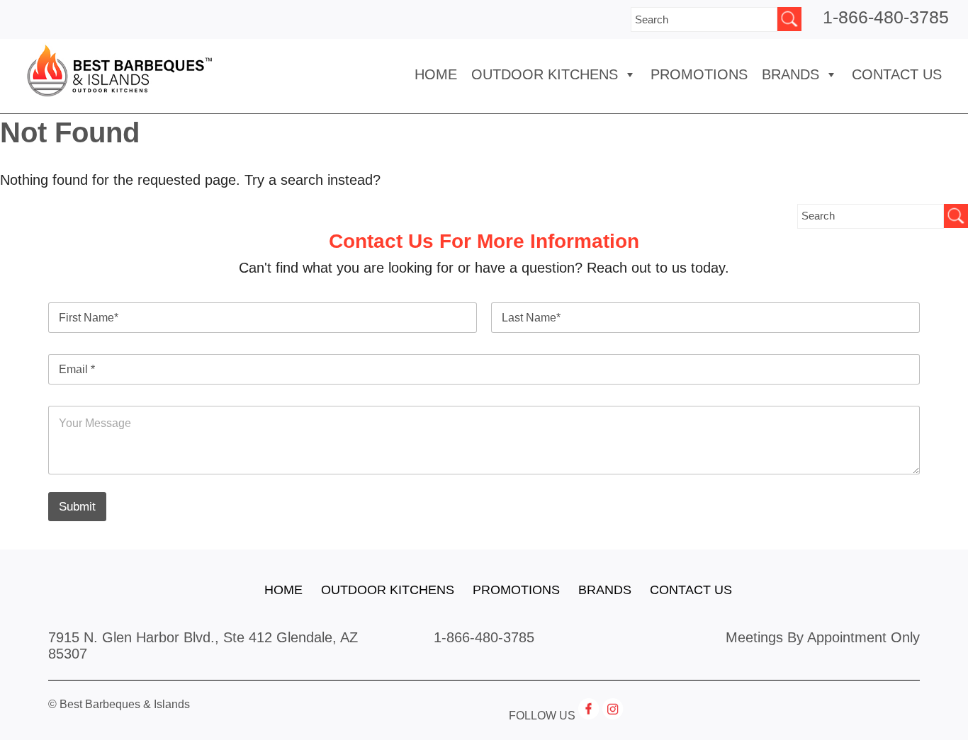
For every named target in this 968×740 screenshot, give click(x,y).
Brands (604, 590)
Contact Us (897, 74)
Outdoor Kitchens (544, 74)
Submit (77, 506)
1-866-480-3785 (886, 17)
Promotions (699, 74)
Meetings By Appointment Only (823, 637)
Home (436, 74)
